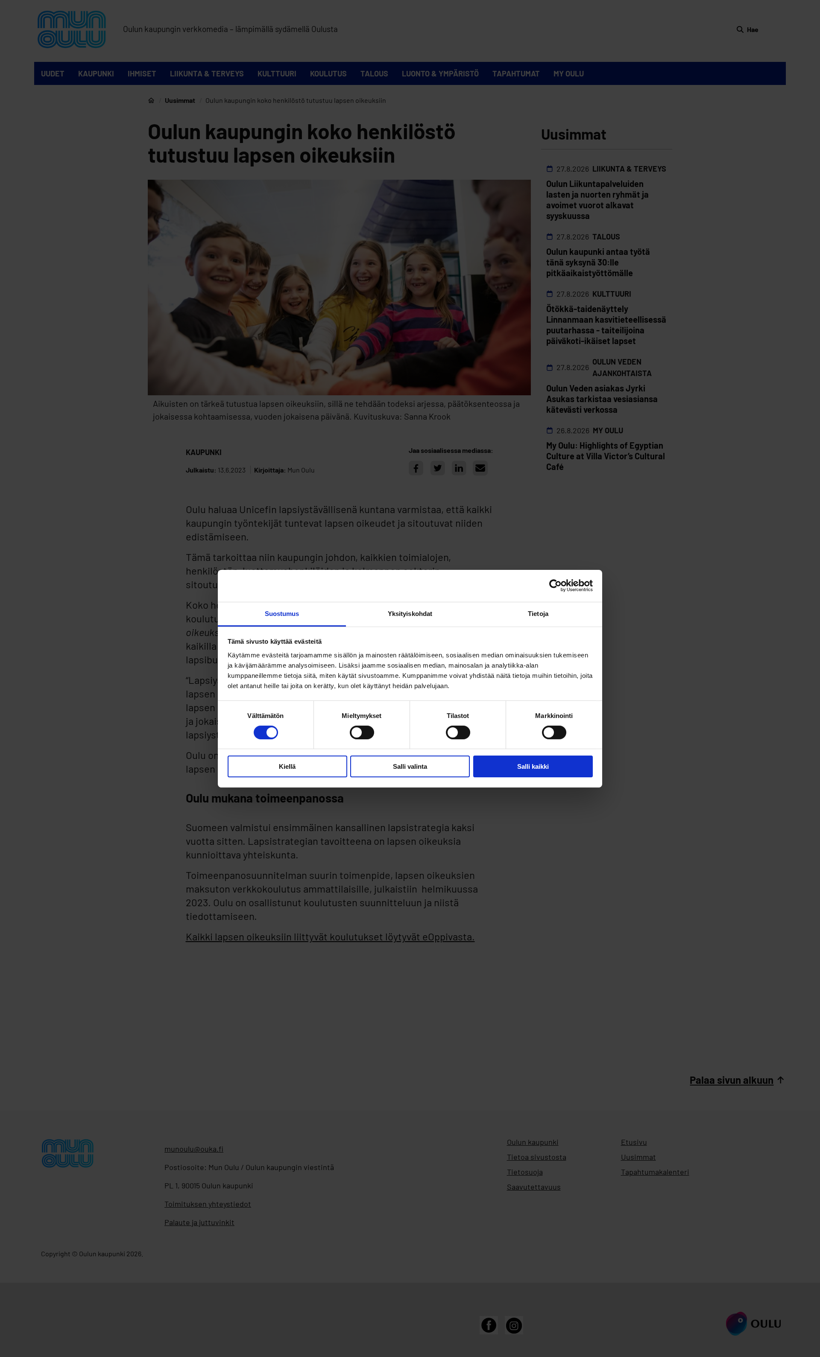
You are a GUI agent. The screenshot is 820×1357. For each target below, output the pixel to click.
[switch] (362, 732)
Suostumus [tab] (282, 613)
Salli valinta (410, 766)
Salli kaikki (533, 766)
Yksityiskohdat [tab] (410, 613)
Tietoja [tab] (538, 613)
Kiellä (287, 766)
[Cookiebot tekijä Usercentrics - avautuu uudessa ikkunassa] (555, 585)
